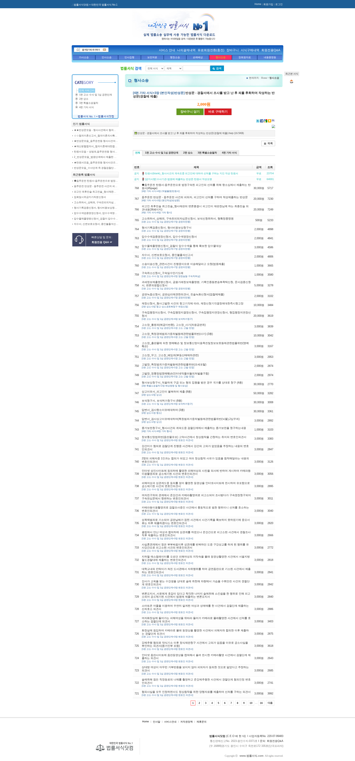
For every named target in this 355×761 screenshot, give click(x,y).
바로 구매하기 (218, 111)
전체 (137, 152)
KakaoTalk (273, 120)
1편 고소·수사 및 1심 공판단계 (161, 152)
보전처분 (152, 57)
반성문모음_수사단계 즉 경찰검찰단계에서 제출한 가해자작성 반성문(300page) (96, 168)
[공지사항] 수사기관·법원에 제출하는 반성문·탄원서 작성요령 (178, 179)
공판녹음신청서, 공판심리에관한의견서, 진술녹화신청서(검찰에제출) (183, 296)
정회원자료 (245, 57)
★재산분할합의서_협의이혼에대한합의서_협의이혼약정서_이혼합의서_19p (96, 146)
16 (261, 703)
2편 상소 (188, 152)
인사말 (156, 721)
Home (258, 4)
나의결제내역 (186, 50)
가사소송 (84, 57)
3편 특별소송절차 (207, 152)
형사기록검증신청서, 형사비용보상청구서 (166, 229)
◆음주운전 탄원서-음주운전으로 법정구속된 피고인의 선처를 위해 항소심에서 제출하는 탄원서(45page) (96, 181)
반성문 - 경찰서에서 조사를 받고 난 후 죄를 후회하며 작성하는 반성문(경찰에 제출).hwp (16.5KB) (190, 133)
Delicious (269, 120)
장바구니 (232, 50)
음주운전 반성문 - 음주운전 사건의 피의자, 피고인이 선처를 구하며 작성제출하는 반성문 (195, 199)
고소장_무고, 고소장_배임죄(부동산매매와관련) (170, 357)
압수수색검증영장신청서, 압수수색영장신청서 (169, 238)
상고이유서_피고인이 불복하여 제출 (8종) (166, 393)
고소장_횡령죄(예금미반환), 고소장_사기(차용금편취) (174, 326)
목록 (270, 143)
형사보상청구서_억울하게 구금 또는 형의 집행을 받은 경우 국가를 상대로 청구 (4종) (192, 384)
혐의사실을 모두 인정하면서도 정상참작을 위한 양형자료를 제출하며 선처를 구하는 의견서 (196, 693)
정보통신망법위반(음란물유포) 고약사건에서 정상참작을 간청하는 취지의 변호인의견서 (194, 438)
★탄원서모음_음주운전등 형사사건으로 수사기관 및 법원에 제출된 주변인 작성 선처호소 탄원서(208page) (96, 162)
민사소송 (107, 57)
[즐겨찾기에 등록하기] (91, 49)
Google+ (265, 120)
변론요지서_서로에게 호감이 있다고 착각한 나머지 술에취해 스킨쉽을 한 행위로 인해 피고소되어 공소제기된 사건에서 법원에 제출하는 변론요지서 (196, 596)
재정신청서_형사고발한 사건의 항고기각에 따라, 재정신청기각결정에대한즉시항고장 (192, 305)
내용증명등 (270, 57)
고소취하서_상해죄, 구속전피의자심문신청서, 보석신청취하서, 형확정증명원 (188, 220)
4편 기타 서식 (229, 152)
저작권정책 (186, 721)
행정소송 (175, 57)
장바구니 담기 (190, 111)
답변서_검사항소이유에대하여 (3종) (163, 411)
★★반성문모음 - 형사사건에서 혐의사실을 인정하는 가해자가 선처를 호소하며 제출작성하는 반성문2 (96, 130)
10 (251, 703)
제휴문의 (201, 721)
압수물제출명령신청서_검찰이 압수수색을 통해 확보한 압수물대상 (181, 247)
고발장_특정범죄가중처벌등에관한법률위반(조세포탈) (174, 366)
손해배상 (198, 57)
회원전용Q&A (270, 50)
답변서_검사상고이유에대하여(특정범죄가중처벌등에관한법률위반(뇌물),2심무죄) (191, 420)
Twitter (257, 120)
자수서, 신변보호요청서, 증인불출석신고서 (167, 256)
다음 (270, 702)
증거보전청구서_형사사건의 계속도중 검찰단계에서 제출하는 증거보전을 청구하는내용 (194, 429)
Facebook (261, 120)
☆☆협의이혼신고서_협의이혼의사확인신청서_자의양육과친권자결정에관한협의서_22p (96, 135)
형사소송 (221, 57)
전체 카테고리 (87, 90)
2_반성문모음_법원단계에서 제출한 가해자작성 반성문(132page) (96, 157)
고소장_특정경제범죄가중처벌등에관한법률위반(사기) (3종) (177, 335)
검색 (218, 68)
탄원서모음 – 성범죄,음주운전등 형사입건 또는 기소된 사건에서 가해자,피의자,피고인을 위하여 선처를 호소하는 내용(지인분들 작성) (96, 151)
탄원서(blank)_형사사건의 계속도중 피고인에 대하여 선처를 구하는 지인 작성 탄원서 (191, 173)
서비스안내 (170, 721)
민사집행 (129, 57)
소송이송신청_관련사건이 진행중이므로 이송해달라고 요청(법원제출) (183, 265)
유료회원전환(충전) (211, 50)
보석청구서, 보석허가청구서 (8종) (167, 402)
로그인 (279, 4)
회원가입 (268, 4)
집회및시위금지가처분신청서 (90, 197)
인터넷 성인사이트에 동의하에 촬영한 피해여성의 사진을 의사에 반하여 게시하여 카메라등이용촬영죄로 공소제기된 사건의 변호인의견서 (196, 473)
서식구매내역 (250, 50)
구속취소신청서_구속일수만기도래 (171, 274)
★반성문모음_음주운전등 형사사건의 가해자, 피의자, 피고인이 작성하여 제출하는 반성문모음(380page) (96, 141)
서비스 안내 (167, 50)
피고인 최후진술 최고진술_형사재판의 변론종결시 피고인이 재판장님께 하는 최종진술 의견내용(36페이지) (96, 192)
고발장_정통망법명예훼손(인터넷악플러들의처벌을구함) (175, 375)
